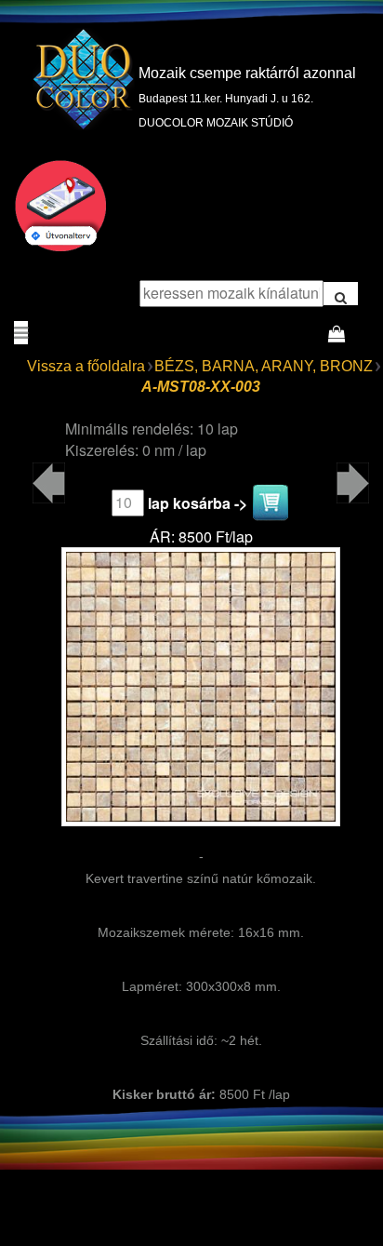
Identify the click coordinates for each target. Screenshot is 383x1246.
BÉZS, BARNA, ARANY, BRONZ (263, 366)
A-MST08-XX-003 (200, 387)
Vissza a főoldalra (86, 366)
